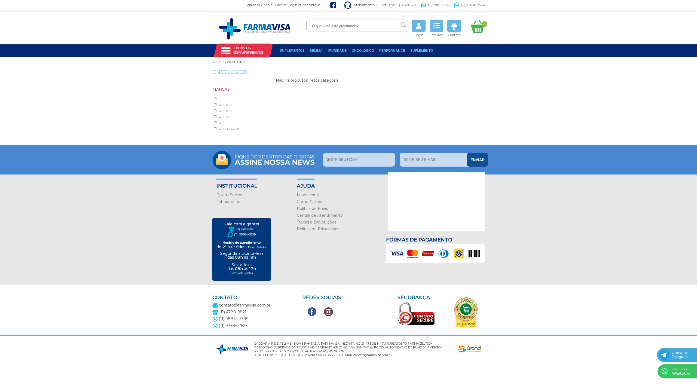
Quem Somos (229, 194)
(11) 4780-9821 (245, 229)
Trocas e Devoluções (316, 222)
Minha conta (308, 194)
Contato (454, 35)
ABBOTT (226, 111)
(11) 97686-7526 (473, 5)
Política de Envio (312, 208)
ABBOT (225, 105)
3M (222, 99)
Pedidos (436, 35)
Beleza (316, 51)
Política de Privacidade (318, 228)
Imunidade (337, 51)
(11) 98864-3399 (440, 5)
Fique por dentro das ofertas (275, 159)
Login (418, 35)
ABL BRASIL (229, 129)
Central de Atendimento (320, 215)
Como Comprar (311, 201)
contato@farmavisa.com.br (244, 305)
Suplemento (421, 51)
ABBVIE (226, 117)
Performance (392, 51)
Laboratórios (228, 201)
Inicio (216, 62)
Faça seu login (286, 5)
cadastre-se (311, 5)
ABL (222, 123)
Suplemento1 (292, 51)
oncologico (363, 51)
